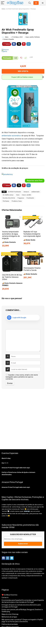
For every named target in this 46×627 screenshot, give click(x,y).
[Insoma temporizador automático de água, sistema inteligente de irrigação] (12, 216)
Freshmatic (30, 198)
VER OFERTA (23, 71)
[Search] (29, 3)
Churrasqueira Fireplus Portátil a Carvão (32, 269)
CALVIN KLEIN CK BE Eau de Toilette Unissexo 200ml (12, 277)
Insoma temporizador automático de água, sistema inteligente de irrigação (11, 235)
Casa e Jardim (29, 37)
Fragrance (21, 198)
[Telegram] (12, 558)
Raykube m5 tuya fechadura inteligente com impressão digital (32, 234)
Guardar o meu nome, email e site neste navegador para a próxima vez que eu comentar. (22, 377)
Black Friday (6, 458)
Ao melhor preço (8, 195)
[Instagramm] (7, 558)
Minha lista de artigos (9, 617)
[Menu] (2, 3)
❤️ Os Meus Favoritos (9, 595)
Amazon (26, 192)
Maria (6, 37)
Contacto (5, 597)
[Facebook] (3, 558)
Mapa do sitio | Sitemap (10, 614)
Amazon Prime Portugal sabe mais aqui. (16, 467)
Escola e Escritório (9, 198)
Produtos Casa (17, 201)
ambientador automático (11, 136)
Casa (17, 195)
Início (3, 9)
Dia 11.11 (5, 463)
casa (22, 161)
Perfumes (37, 37)
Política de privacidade (10, 624)
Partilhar (36, 3)
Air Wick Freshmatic (14, 192)
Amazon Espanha (9, 39)
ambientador (35, 192)
